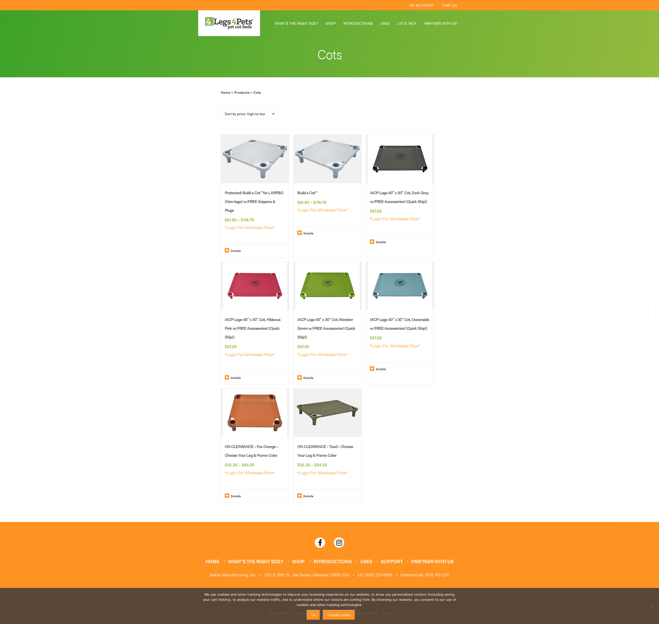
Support (392, 561)
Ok (313, 615)
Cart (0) (449, 5)
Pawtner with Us (440, 23)
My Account (421, 5)
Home (212, 561)
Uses (385, 23)
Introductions (358, 23)
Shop (331, 23)
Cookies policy (339, 615)
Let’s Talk (407, 23)
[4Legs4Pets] (229, 23)
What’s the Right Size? (296, 23)
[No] (652, 606)
